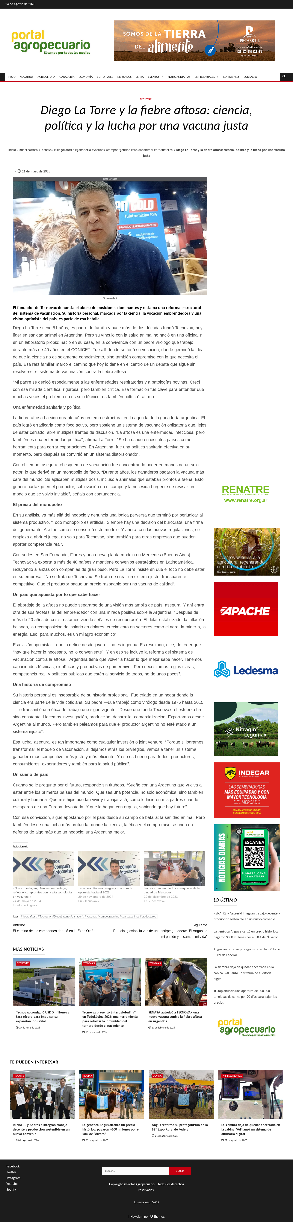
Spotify (11, 1190)
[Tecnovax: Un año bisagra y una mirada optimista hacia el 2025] (108, 868)
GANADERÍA (66, 77)
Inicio (12, 150)
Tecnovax (145, 99)
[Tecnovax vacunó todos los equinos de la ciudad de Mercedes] (174, 868)
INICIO (11, 77)
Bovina (87, 1076)
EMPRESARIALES (205, 77)
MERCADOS (124, 77)
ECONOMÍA (86, 77)
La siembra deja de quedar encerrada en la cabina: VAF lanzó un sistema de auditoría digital (244, 973)
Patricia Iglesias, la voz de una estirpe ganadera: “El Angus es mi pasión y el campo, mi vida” (160, 931)
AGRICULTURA (46, 77)
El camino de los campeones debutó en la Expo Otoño (54, 928)
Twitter (11, 1172)
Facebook (13, 1166)
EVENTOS (153, 77)
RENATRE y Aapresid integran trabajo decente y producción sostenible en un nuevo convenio (41, 1129)
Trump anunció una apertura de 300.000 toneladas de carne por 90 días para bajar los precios (245, 996)
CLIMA (140, 77)
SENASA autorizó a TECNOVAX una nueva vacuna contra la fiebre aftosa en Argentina (175, 1017)
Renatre (19, 1076)
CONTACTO (250, 77)
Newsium (136, 1217)
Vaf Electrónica (232, 1076)
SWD (155, 1202)
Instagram (13, 1178)
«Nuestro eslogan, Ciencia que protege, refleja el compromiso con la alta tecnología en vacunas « (42, 892)
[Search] (284, 77)
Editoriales (231, 77)
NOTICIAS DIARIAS (179, 77)
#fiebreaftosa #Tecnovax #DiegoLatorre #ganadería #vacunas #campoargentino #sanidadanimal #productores (95, 150)
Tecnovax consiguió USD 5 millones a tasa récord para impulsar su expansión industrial (42, 1017)
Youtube (12, 1184)
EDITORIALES (105, 77)
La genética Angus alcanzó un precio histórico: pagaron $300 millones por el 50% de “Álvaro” (110, 1129)
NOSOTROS (26, 77)
